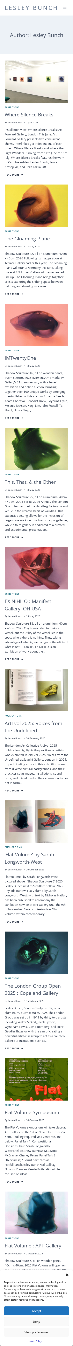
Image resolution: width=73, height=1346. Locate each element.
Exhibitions (12, 107)
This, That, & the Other (30, 481)
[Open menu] (64, 8)
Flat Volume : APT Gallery (33, 1245)
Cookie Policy (34, 1341)
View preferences (36, 1332)
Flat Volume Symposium (32, 1112)
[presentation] (36, 82)
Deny (36, 1321)
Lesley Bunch (15, 122)
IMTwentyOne (20, 357)
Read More (14, 174)
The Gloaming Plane (27, 238)
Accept (36, 1311)
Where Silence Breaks (29, 114)
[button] (67, 1275)
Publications (13, 715)
